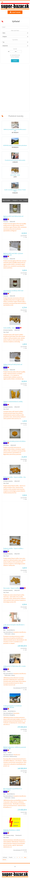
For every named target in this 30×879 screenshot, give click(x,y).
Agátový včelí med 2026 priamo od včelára (13, 217)
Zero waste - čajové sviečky (11, 588)
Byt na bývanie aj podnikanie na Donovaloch (12, 789)
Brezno (9, 752)
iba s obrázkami (15, 57)
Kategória (15, 200)
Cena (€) (15, 49)
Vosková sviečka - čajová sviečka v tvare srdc (13, 549)
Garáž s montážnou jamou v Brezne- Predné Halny (15, 190)
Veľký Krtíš (12, 221)
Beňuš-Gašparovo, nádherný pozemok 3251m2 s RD (14, 748)
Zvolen (8, 671)
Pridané (25, 200)
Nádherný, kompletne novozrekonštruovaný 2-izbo (15, 130)
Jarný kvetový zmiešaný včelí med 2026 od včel (13, 291)
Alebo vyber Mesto (15, 30)
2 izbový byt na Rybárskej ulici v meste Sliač (14, 667)
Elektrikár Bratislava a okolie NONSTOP (11, 831)
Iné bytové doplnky (8, 330)
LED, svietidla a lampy (8, 835)
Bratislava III (18, 835)
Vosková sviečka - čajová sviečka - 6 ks (14, 477)
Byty (4, 630)
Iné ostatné (6, 445)
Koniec (4, 859)
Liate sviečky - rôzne (15, 175)
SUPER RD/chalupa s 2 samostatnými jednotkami (15, 145)
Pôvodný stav (16, 754)
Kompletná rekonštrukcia (19, 632)
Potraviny (5, 221)
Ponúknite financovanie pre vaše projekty (15, 160)
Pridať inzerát (16, 12)
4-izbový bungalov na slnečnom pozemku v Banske (12, 706)
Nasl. (25, 857)
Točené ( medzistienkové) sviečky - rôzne (13, 402)
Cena (20, 200)
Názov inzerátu (6, 200)
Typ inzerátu (15, 39)
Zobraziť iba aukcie (16, 55)
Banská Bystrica (11, 630)
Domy (4, 711)
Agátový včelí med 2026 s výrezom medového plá (13, 254)
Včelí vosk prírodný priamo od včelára (14, 441)
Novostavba (16, 713)
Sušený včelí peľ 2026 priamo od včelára (12, 365)
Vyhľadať (15, 60)
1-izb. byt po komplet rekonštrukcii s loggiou (14, 625)
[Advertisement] (15, 88)
